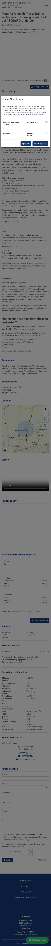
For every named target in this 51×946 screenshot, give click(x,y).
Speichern (26, 144)
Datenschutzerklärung (19, 114)
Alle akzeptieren (40, 144)
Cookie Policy (39, 114)
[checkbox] (46, 122)
